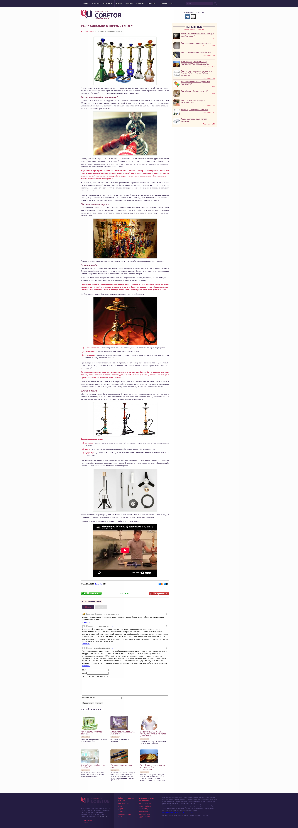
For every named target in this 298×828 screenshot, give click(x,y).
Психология (151, 3)
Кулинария (140, 3)
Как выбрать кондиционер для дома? (93, 766)
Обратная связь (86, 820)
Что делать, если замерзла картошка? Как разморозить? (195, 62)
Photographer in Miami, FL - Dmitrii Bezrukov (177, 812)
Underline (90, 676)
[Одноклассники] (162, 584)
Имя (84, 669)
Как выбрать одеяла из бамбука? (91, 733)
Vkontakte (187, 16)
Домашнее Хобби (124, 803)
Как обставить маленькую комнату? (122, 733)
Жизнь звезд (143, 809)
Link (104, 676)
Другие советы (144, 817)
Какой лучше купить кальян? (194, 109)
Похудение (163, 3)
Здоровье (128, 3)
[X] (167, 584)
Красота (119, 3)
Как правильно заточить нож (122, 766)
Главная (85, 3)
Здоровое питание (124, 814)
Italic (87, 676)
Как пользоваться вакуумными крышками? (195, 83)
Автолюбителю (144, 814)
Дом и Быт (96, 3)
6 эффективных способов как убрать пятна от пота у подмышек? (153, 734)
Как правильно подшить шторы (196, 43)
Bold (84, 676)
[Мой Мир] (165, 584)
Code (101, 676)
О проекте (84, 823)
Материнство (108, 3)
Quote (98, 676)
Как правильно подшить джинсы (196, 52)
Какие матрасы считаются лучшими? (194, 120)
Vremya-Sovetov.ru (100, 816)
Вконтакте (101, 607)
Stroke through (93, 676)
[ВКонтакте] (160, 584)
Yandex (193, 16)
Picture (107, 676)
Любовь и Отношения (126, 798)
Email (84, 673)
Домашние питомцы (146, 798)
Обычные (88, 607)
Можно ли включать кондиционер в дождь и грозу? (197, 35)
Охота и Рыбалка (145, 806)
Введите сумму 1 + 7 (91, 697)
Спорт (120, 817)
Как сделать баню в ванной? (194, 91)
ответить (86, 622)
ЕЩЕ (171, 3)
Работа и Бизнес (145, 803)
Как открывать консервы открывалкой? (193, 101)
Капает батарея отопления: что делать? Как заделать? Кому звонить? (196, 73)
